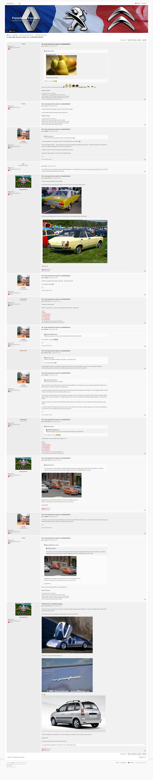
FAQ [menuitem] (7, 31)
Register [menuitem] (138, 3)
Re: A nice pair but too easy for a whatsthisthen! (56, 44)
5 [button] (140, 40)
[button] (129, 40)
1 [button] (133, 40)
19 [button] (143, 40)
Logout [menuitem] (144, 3)
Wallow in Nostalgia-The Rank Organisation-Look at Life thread (57, 501)
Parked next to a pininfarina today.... (52, 604)
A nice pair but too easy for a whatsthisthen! (25, 37)
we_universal (11, 764)
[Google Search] (19, 3)
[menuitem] (12, 31)
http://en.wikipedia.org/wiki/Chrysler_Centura (95, 169)
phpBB (12, 762)
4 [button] (138, 40)
